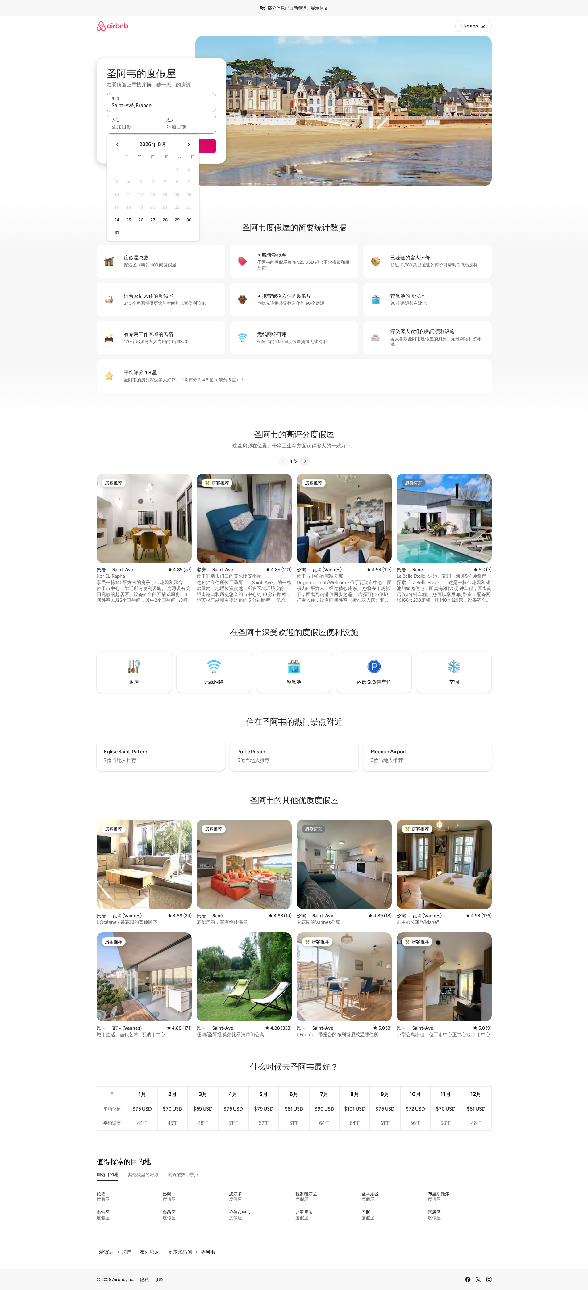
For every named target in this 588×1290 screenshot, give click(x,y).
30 (189, 220)
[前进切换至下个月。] (188, 144)
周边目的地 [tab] (107, 1174)
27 (152, 220)
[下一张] (305, 461)
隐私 (144, 1279)
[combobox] (161, 105)
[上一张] (283, 461)
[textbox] (134, 127)
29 (177, 220)
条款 (159, 1279)
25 (128, 220)
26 (140, 220)
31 (117, 232)
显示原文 (319, 8)
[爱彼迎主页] (112, 26)
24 (116, 220)
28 (165, 220)
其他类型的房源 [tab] (143, 1174)
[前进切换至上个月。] (117, 144)
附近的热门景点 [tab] (183, 1174)
